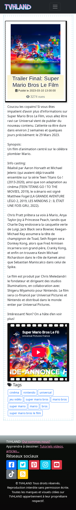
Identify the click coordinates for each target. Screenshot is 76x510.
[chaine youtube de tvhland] (56, 465)
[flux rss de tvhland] (23, 474)
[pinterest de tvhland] (34, 465)
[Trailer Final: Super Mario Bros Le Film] (35, 49)
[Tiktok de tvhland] (11, 474)
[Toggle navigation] (55, 7)
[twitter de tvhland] (23, 465)
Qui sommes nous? (36, 441)
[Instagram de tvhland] (45, 465)
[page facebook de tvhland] (11, 465)
